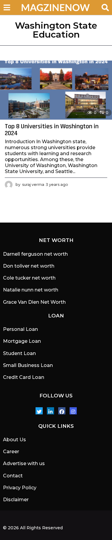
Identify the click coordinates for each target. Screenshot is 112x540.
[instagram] (73, 410)
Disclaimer (16, 499)
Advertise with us (24, 463)
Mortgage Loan (22, 341)
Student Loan (19, 353)
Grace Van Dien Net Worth (34, 302)
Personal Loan (20, 329)
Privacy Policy (19, 487)
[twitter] (39, 410)
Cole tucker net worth (29, 278)
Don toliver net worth (28, 266)
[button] (6, 7)
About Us (14, 439)
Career (11, 451)
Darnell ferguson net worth (35, 254)
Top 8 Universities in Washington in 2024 (52, 130)
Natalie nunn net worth (30, 290)
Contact (13, 476)
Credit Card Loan (23, 377)
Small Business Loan (28, 365)
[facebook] (61, 410)
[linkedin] (50, 410)
